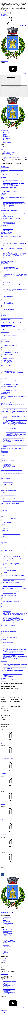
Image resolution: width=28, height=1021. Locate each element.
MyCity (3, 1012)
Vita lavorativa (6, 932)
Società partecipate (4, 347)
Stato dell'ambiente (7, 611)
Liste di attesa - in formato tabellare (10, 539)
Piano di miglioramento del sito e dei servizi (12, 993)
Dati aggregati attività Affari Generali (8, 361)
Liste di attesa (3, 536)
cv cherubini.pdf (3, 773)
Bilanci (2, 458)
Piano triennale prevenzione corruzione (11, 174)
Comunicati (5, 952)
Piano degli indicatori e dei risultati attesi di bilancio (11, 470)
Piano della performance (5, 319)
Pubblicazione (3, 397)
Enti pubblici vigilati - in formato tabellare (11, 345)
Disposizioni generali (5, 167)
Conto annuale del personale (9, 267)
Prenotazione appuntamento (9, 984)
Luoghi (4, 958)
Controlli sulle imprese (5, 392)
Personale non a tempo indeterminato (8, 270)
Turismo (5, 936)
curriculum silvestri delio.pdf (6, 849)
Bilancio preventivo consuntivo (9, 466)
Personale (2, 237)
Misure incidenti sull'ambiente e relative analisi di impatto (15, 613)
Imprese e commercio (7, 933)
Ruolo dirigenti (6, 257)
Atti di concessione (4, 452)
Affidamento (3, 398)
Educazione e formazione (8, 940)
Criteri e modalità (4, 451)
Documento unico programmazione (10, 467)
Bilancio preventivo (7, 464)
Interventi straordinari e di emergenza (8, 631)
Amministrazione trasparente (9, 989)
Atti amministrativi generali (8, 181)
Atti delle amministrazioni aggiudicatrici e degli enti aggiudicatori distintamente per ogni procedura (14, 412)
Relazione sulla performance (6, 325)
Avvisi (4, 953)
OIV (1, 305)
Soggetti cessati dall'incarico (9, 207)
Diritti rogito (8, 246)
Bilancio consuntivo (7, 465)
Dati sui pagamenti (4, 552)
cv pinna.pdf (3, 804)
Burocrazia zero (4, 193)
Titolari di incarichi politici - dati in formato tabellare (13, 202)
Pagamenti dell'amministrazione (7, 550)
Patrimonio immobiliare (5, 478)
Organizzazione (6, 153)
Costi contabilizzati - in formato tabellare (11, 534)
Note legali (5, 991)
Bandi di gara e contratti (5, 393)
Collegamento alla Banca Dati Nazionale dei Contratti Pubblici (13, 396)
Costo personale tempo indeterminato (10, 268)
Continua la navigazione (5, 12)
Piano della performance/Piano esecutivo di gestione (13, 322)
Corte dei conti (4, 510)
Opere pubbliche (4, 572)
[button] (6, 132)
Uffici (4, 920)
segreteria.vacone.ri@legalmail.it (9, 981)
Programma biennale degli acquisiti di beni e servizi (16, 420)
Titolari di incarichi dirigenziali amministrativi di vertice (12, 239)
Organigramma (6, 230)
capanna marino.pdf (4, 743)
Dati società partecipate (8, 351)
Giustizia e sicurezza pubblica (9, 941)
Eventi (4, 960)
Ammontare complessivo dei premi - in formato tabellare (14, 329)
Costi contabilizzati (4, 530)
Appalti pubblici (6, 934)
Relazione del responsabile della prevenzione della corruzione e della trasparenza (13, 654)
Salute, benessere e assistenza (9, 943)
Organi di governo (7, 917)
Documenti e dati (6, 924)
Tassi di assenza (4, 278)
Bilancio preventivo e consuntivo (7, 460)
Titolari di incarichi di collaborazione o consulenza (11, 236)
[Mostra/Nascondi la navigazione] (11, 80)
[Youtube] (3, 146)
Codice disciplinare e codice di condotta (11, 185)
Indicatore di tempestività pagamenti (8, 560)
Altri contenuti (3, 639)
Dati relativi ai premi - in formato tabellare (11, 335)
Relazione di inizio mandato (9, 206)
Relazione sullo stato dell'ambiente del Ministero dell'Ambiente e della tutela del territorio (13, 620)
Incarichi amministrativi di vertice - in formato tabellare (14, 243)
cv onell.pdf (3, 819)
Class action (3, 524)
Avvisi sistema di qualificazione (12, 433)
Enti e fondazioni (6, 921)
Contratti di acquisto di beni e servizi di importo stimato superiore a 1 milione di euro (14, 443)
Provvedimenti (4, 378)
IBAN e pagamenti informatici (7, 567)
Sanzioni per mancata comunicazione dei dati (10, 210)
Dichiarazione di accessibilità (9, 992)
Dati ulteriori (3, 678)
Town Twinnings (6, 138)
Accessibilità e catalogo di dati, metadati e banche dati (12, 670)
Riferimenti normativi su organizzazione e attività (13, 180)
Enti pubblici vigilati (5, 341)
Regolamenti (5, 675)
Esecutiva (2, 399)
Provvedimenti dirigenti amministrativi (8, 386)
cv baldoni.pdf (3, 788)
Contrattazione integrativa (6, 298)
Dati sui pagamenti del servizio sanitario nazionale (11, 558)
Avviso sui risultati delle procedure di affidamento (16, 432)
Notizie (4, 951)
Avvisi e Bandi (9, 430)
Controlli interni (4, 492)
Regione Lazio (4, 14)
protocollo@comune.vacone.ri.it (10, 979)
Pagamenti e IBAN (4, 974)
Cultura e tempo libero (7, 931)
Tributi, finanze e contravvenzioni (10, 942)
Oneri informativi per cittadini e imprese (9, 187)
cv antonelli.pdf (3, 865)
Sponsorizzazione (4, 400)
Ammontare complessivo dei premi (8, 326)
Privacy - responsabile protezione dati (8, 679)
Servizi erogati (3, 516)
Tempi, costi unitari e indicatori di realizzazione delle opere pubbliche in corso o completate (15, 592)
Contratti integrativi (7, 302)
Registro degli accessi (7, 668)
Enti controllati (4, 339)
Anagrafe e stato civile (7, 929)
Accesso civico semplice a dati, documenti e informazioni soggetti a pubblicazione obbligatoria (15, 665)
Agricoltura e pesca (7, 946)
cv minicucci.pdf (4, 834)
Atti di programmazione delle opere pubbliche (10, 582)
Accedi (2, 149)
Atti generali (3, 177)
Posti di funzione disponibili (9, 256)
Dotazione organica (5, 263)
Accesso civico (4, 661)
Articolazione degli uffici (6, 225)
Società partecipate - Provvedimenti (10, 352)
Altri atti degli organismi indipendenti (10, 498)
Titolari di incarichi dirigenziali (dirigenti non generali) (12, 248)
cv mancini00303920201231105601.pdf (8, 758)
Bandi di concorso (4, 311)
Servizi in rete (3, 543)
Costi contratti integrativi (8, 303)
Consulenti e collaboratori (6, 233)
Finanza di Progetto (5, 403)
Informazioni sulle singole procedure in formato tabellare (12, 404)
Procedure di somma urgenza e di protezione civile (11, 402)
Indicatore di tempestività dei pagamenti (11, 563)
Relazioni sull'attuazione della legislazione (11, 617)
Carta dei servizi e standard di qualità (8, 518)
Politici (4, 922)
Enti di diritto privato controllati (7, 354)
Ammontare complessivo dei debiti (10, 564)
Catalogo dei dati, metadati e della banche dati (12, 674)
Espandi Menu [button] (4, 166)
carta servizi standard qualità (9, 522)
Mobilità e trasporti (7, 938)
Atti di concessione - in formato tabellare (11, 455)
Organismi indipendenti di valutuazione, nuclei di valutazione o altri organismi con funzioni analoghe (13, 494)
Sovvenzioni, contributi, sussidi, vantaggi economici (11, 448)
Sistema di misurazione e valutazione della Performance (12, 318)
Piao (4, 645)
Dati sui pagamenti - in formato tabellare (11, 556)
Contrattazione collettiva (5, 293)
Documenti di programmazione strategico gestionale (13, 183)
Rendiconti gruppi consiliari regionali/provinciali (10, 218)
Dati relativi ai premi (5, 332)
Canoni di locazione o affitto (6, 484)
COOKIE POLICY (5, 10)
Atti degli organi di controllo (9, 223)
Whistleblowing (4, 681)
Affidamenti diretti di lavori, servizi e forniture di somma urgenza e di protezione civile (16, 435)
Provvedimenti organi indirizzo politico (9, 380)
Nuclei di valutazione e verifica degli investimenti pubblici (12, 575)
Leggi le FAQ (6, 983)
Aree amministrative (7, 918)
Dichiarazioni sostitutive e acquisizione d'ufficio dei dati (12, 372)
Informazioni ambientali (5, 603)
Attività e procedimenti (5, 362)
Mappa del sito (4, 1010)
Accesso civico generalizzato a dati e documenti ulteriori (14, 667)
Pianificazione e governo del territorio (8, 595)
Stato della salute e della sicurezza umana (11, 618)
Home (4, 151)
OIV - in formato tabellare (8, 309)
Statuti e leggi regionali (8, 184)
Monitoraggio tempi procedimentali (8, 371)
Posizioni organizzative (5, 262)
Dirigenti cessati (4, 260)
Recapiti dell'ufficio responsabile (9, 376)
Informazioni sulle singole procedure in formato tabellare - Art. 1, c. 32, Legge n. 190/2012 (15, 409)
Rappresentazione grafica (6, 360)
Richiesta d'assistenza (7, 986)
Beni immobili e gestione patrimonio (8, 475)
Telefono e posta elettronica (6, 232)
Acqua (4, 141)
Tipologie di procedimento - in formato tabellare (13, 368)
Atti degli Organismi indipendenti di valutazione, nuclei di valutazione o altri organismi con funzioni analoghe (15, 500)
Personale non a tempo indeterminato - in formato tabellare (15, 274)
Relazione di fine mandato (8, 205)
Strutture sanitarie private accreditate (8, 622)
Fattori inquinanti (6, 612)
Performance (3, 315)
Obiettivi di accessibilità (8, 676)
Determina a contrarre (10, 429)
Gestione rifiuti (4, 542)
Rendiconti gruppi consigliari (9, 222)
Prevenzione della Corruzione (7, 642)
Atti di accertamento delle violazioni (10, 658)
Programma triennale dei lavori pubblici (14, 421)
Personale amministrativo (8, 923)
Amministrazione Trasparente (9, 152)
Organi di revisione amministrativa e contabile (10, 503)
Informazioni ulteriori (10, 436)
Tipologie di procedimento (6, 365)
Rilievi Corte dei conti (7, 514)
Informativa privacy (7, 990)
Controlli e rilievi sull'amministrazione (8, 490)
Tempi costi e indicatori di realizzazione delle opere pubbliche (13, 588)
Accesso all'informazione (8, 139)
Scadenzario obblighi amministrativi (10, 191)
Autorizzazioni (6, 945)
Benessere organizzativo (5, 337)
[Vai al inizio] (1, 872)
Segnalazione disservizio (8, 985)
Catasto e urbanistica (7, 935)
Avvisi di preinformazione (11, 428)
